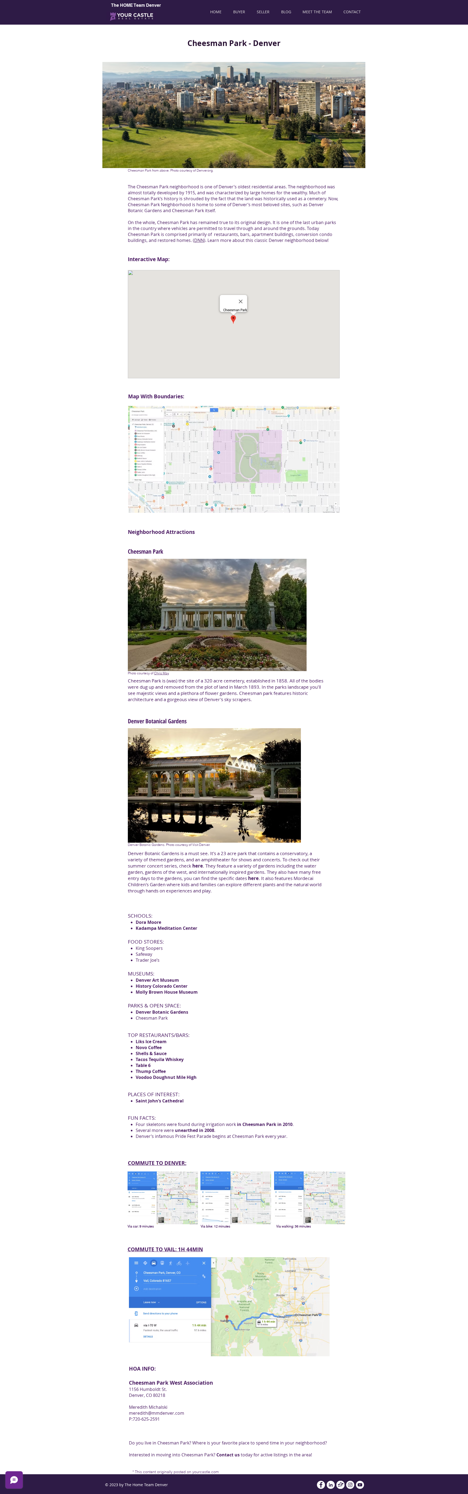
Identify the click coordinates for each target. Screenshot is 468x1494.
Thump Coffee (151, 1071)
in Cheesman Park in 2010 (264, 1124)
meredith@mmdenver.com (156, 1413)
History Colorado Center (161, 986)
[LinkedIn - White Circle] (331, 1485)
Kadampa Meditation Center (166, 928)
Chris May (161, 673)
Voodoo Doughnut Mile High (166, 1077)
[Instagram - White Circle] (350, 1485)
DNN (199, 240)
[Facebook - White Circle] (321, 1485)
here (197, 866)
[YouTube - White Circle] (360, 1485)
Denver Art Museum (157, 980)
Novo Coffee (149, 1047)
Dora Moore (148, 922)
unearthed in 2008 (194, 1130)
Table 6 (143, 1065)
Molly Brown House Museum (167, 992)
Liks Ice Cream (151, 1042)
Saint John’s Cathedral (160, 1101)
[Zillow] (340, 1485)
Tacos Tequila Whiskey (160, 1059)
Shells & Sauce (151, 1053)
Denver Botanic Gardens (162, 1012)
